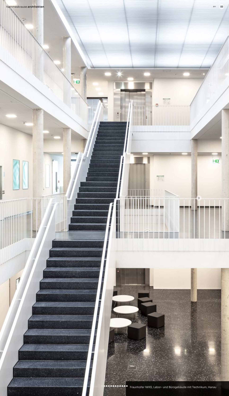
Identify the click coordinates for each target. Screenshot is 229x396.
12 (127, 386)
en (214, 6)
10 (122, 386)
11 (124, 386)
